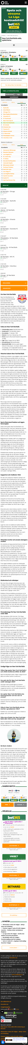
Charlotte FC (6, 116)
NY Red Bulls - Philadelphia (8, 52)
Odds (6, 804)
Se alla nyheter (13, 947)
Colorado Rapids (8, 163)
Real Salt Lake (7, 169)
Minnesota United (8, 165)
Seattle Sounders (8, 176)
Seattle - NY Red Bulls (7, 66)
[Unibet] (4, 59)
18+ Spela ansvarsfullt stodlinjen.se (14, 848)
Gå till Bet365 (13, 845)
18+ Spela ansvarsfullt (11, 819)
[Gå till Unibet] (14, 857)
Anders (9, 746)
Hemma (5, 102)
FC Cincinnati (7, 118)
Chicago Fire (6, 112)
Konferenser (10, 94)
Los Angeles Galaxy (8, 173)
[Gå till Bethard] (14, 886)
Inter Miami (6, 110)
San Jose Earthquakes (9, 161)
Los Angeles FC (7, 154)
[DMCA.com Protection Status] (8, 1013)
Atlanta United (7, 131)
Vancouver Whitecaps (9, 150)
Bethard (13, 895)
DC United (6, 125)
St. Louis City (7, 156)
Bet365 (12, 827)
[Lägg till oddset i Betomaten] (3, 56)
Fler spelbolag (13, 915)
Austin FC (6, 178)
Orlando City (6, 127)
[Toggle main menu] (26, 2)
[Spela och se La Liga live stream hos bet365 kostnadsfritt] (14, 33)
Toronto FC (6, 129)
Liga (18, 94)
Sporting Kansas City (9, 180)
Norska (11, 1009)
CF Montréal (6, 133)
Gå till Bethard (13, 905)
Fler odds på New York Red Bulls (13, 85)
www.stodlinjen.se (17, 974)
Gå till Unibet (13, 875)
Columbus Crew (7, 138)
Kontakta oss (13, 957)
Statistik (19, 804)
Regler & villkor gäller (21, 819)
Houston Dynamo (8, 152)
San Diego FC (7, 171)
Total (21, 102)
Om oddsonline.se (6, 1001)
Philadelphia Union (8, 135)
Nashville (6, 108)
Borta (13, 102)
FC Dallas (5, 158)
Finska (17, 1009)
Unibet (12, 865)
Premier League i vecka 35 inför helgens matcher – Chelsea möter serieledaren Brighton (13, 930)
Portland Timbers (8, 167)
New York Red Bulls (8, 123)
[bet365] (4, 73)
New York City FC (8, 120)
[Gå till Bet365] (14, 817)
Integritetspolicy (5, 1007)
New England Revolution (10, 114)
